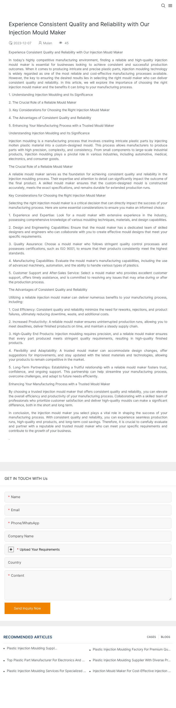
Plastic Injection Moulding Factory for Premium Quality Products (133, 649)
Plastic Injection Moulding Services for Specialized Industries (47, 671)
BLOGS (165, 637)
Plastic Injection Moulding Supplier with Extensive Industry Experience (32, 648)
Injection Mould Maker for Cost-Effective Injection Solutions (133, 671)
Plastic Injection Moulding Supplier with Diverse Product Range (133, 660)
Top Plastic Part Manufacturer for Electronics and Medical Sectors (47, 660)
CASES (151, 637)
